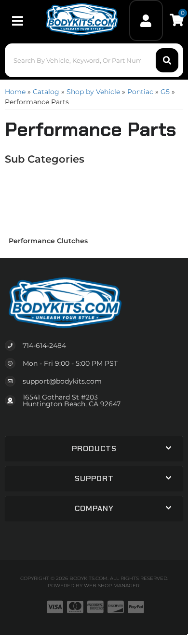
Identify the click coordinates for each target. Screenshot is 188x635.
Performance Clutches (48, 240)
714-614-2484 (44, 345)
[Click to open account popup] (146, 20)
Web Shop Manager (111, 585)
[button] (94, 60)
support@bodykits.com (62, 381)
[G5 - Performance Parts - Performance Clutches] (48, 201)
